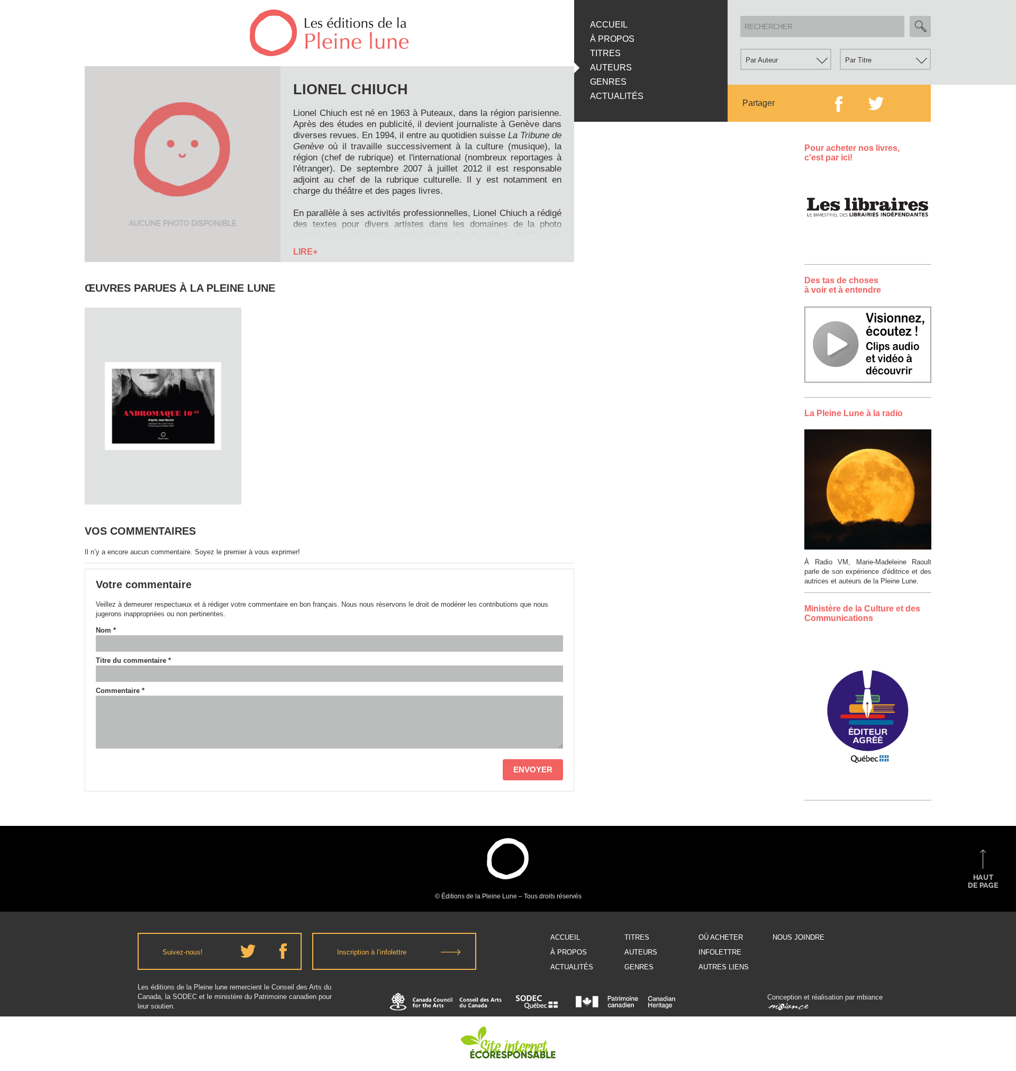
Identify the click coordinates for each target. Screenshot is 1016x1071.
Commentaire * (120, 691)
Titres (605, 53)
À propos (612, 38)
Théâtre (163, 379)
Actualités (616, 96)
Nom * (106, 630)
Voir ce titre (164, 484)
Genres (608, 81)
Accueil (609, 24)
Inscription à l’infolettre (371, 952)
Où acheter (720, 937)
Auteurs (611, 67)
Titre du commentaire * (133, 660)
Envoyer (532, 769)
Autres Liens (723, 967)
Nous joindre (798, 937)
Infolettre (719, 952)
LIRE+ (305, 251)
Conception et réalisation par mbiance (825, 997)
